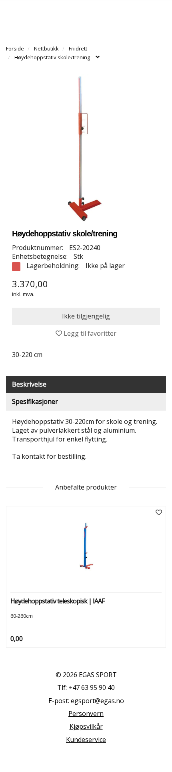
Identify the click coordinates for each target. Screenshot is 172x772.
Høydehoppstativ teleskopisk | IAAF (57, 601)
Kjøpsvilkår (86, 726)
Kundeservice (86, 739)
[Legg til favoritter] (159, 512)
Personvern (86, 713)
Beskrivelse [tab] (29, 384)
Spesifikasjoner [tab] (35, 401)
